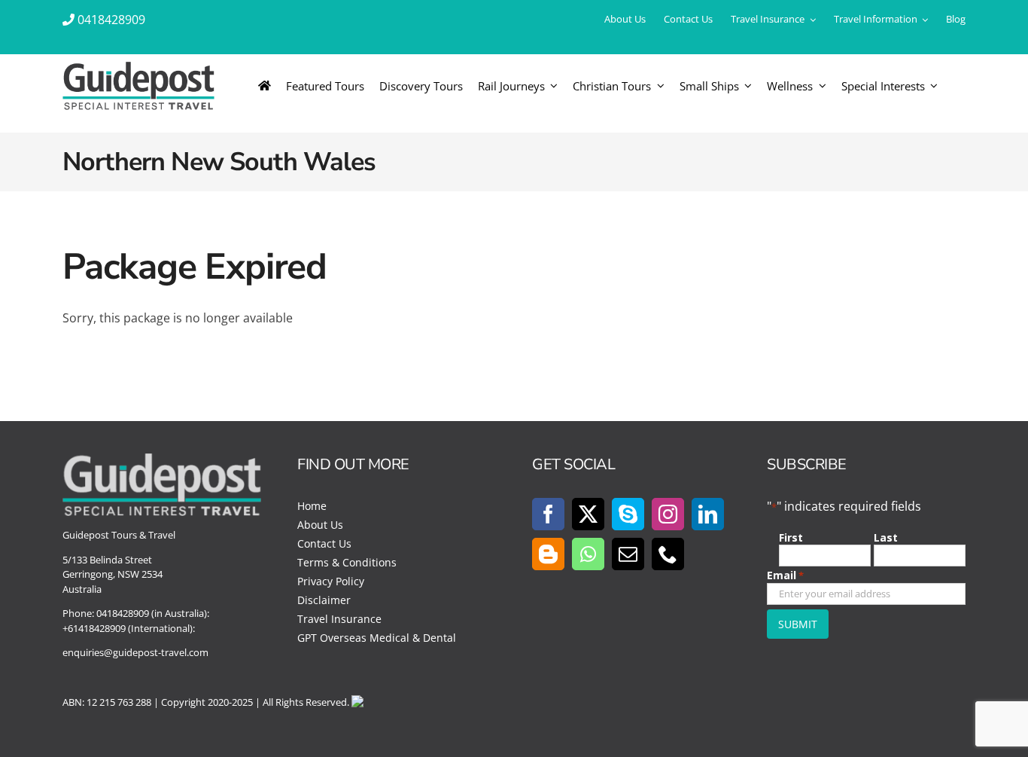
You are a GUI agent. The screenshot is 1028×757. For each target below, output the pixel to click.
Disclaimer (324, 600)
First (791, 537)
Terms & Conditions (347, 562)
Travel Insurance (339, 619)
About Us (320, 524)
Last (886, 537)
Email (785, 575)
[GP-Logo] (138, 68)
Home (312, 506)
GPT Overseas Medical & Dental (376, 637)
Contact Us (324, 543)
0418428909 (111, 19)
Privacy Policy (330, 581)
